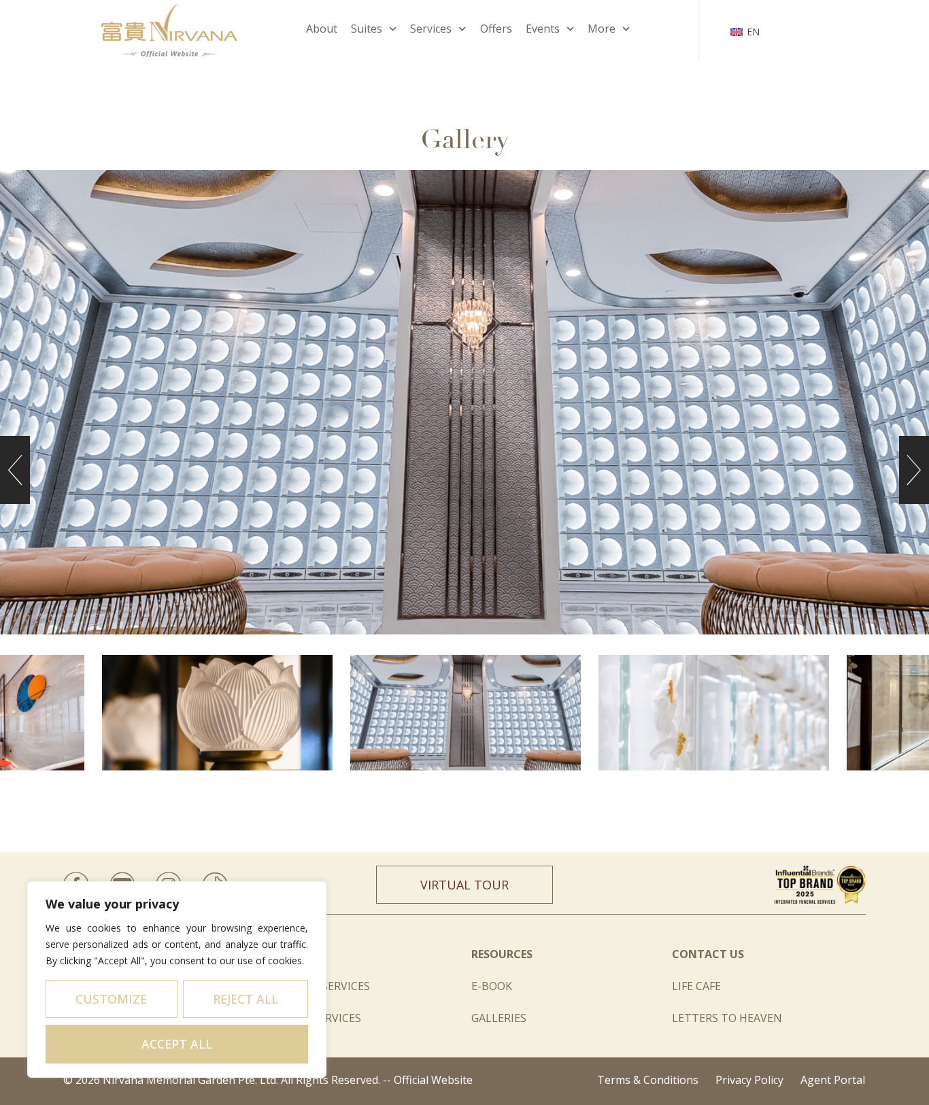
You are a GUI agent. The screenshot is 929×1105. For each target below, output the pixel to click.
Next (914, 470)
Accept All (176, 1044)
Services (431, 28)
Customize (111, 999)
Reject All (245, 999)
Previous (15, 470)
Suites (366, 28)
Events (543, 28)
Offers (496, 28)
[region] (176, 979)
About (321, 28)
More (601, 28)
